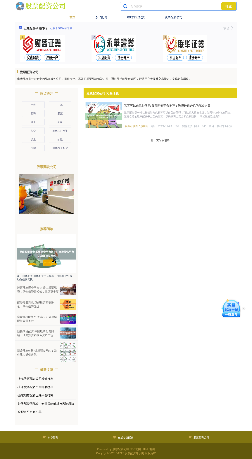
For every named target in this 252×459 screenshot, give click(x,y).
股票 (60, 113)
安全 (33, 130)
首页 (72, 17)
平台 (33, 104)
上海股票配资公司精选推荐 (35, 378)
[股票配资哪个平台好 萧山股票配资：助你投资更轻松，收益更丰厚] (68, 289)
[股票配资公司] (40, 6)
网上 (33, 122)
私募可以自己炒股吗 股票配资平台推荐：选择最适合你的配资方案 (167, 105)
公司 (60, 122)
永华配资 (101, 17)
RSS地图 (135, 449)
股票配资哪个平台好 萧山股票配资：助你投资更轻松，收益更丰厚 (38, 289)
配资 (33, 113)
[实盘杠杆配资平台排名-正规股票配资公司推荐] (68, 319)
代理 (33, 148)
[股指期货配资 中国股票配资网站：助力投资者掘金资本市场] (68, 333)
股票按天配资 (60, 148)
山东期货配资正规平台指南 (35, 395)
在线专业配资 (136, 17)
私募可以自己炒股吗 (136, 126)
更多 (227, 28)
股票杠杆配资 (60, 130)
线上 (33, 139)
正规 (60, 104)
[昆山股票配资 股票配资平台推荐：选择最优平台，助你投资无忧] (46, 253)
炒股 (60, 139)
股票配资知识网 (134, 453)
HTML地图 (148, 449)
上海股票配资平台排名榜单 (35, 387)
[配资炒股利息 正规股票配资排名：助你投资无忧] (68, 304)
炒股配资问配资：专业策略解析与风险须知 (46, 403)
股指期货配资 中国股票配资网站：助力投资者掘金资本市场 (35, 333)
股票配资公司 (173, 17)
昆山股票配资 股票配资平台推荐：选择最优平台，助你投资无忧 (46, 277)
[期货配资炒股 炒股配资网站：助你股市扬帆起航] (68, 352)
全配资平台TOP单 (30, 412)
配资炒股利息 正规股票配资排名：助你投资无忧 (35, 304)
